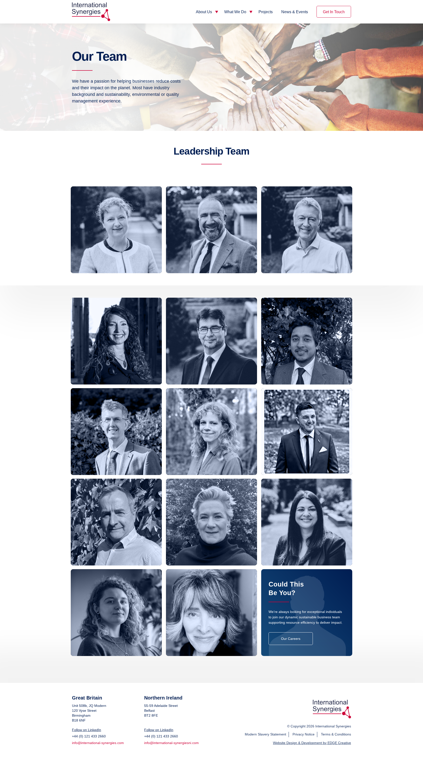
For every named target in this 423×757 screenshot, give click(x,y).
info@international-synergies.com (98, 743)
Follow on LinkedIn (86, 730)
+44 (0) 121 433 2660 (89, 736)
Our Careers (290, 639)
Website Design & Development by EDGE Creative (312, 743)
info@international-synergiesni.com (171, 743)
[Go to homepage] (332, 716)
